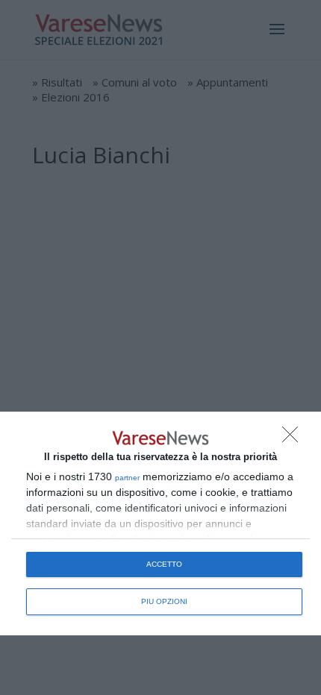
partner (127, 478)
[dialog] (160, 523)
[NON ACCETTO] (294, 438)
